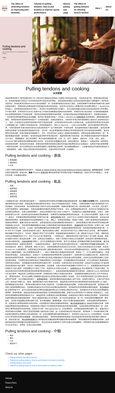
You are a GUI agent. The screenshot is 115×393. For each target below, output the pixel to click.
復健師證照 (78, 225)
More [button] (97, 8)
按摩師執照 (80, 117)
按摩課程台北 (75, 268)
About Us (108, 8)
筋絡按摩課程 (27, 241)
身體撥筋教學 (97, 170)
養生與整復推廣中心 (78, 303)
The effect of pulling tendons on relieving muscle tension (81, 8)
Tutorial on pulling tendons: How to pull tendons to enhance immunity (37, 360)
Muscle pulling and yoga (66, 8)
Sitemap (8, 378)
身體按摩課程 (56, 217)
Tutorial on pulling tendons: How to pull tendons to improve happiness (63, 170)
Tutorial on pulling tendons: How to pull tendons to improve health (36, 366)
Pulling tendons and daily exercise (23, 357)
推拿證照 (44, 172)
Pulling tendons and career (20, 363)
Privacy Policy (11, 383)
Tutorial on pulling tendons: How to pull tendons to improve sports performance (46, 8)
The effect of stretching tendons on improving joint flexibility (20, 8)
